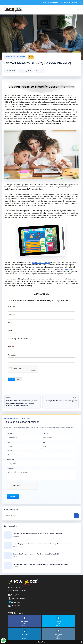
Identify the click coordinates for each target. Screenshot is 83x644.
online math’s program (41, 262)
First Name (12, 306)
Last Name (12, 314)
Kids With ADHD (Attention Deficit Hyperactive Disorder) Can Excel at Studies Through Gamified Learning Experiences (22, 403)
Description (12, 355)
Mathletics (65, 269)
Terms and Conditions (18, 598)
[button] (13, 496)
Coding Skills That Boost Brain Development (61, 401)
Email (10, 331)
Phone (10, 322)
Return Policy (15, 602)
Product (11, 347)
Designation (10, 459)
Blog (31, 57)
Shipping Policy (16, 606)
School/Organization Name (18, 339)
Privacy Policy (15, 595)
